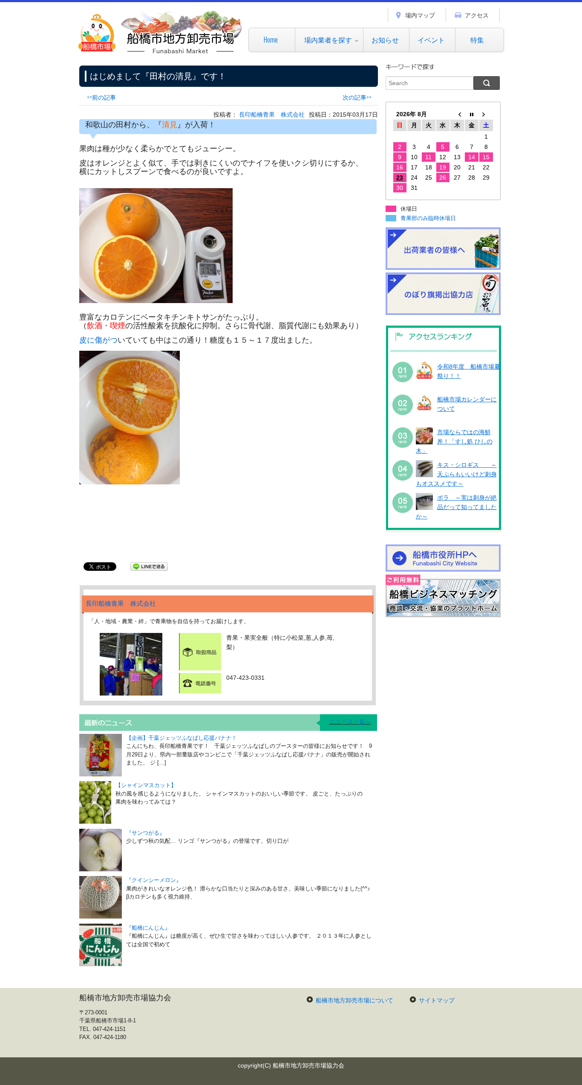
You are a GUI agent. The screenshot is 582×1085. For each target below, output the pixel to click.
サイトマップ (437, 1000)
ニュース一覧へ (350, 721)
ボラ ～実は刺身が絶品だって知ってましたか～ (456, 507)
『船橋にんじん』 (148, 928)
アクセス (477, 15)
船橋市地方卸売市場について (354, 1000)
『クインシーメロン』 (154, 880)
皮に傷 (90, 340)
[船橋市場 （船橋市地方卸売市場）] (160, 53)
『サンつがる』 (145, 833)
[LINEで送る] (149, 566)
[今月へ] (471, 114)
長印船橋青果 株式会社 (272, 114)
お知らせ (385, 39)
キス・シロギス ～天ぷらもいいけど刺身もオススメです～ (456, 474)
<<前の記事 (101, 96)
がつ (110, 340)
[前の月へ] (457, 114)
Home (271, 39)
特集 (477, 39)
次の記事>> (357, 96)
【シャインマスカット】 (145, 785)
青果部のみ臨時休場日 (428, 218)
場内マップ (420, 15)
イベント (431, 39)
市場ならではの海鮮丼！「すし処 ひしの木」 (454, 442)
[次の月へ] (486, 114)
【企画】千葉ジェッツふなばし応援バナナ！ (181, 738)
